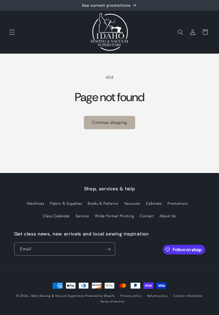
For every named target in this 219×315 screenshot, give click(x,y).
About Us (167, 216)
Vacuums (132, 203)
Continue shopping (109, 122)
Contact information (188, 296)
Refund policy (157, 296)
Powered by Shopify (100, 296)
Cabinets (154, 203)
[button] (12, 32)
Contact (147, 216)
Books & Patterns (103, 203)
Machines (35, 203)
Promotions (177, 203)
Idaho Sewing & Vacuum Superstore (57, 296)
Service (82, 216)
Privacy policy (130, 296)
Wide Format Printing (114, 216)
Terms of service (112, 301)
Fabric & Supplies (66, 203)
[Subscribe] (108, 248)
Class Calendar (56, 216)
